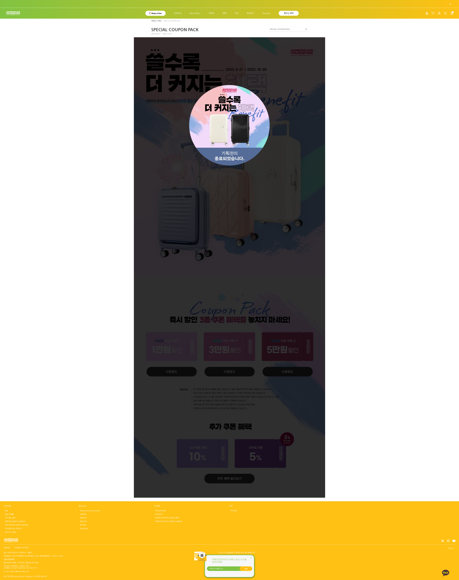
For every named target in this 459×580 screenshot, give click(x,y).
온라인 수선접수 (10, 532)
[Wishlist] (433, 13)
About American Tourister (90, 511)
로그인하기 (159, 514)
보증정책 (83, 514)
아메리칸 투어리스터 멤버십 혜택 (167, 518)
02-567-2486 (16, 568)
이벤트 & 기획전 (156, 21)
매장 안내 (83, 521)
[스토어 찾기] (427, 14)
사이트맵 (233, 511)
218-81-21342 (57, 556)
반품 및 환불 (9, 514)
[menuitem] (178, 13)
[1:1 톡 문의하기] (445, 573)
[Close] (251, 557)
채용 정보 (83, 518)
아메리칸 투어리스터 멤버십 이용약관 (168, 521)
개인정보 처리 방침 (22, 548)
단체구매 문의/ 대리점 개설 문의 (16, 525)
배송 (6, 511)
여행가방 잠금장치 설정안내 (15, 521)
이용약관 (7, 548)
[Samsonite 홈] (13, 13)
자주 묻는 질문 (10, 518)
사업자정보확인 (9, 559)
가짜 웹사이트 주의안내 (13, 528)
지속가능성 (84, 528)
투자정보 (83, 525)
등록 (246, 568)
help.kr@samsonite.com (19, 571)
